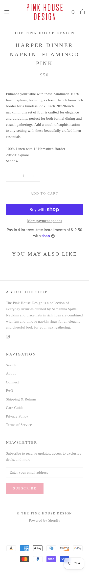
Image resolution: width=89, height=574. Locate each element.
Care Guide (14, 408)
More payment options (44, 221)
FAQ (9, 391)
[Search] (73, 12)
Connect (12, 382)
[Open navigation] (6, 12)
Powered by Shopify (44, 520)
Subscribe (24, 488)
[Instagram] (8, 336)
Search (11, 365)
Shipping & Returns (21, 399)
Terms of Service (19, 425)
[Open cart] (82, 11)
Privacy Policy (17, 416)
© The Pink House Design (44, 513)
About (11, 373)
